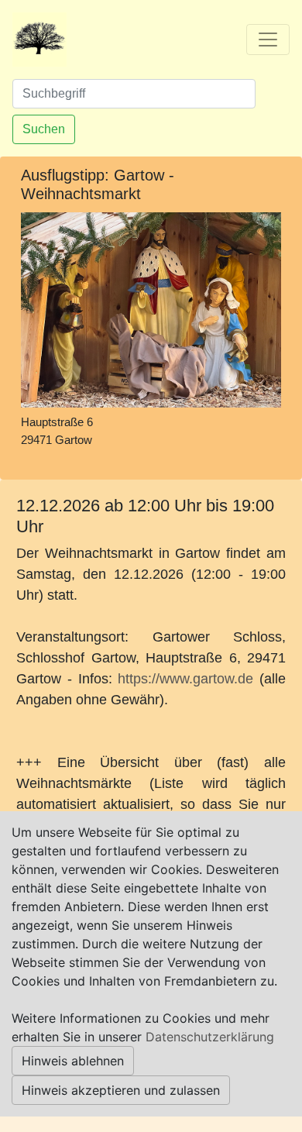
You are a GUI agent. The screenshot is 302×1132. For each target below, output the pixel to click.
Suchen (43, 129)
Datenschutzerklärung (210, 1036)
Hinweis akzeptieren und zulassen (121, 1090)
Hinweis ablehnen (73, 1060)
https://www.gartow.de (185, 678)
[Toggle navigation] (268, 39)
